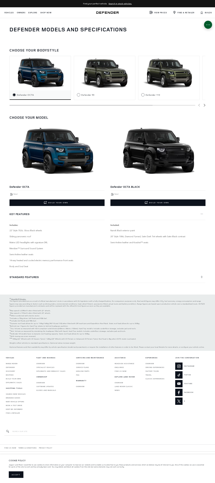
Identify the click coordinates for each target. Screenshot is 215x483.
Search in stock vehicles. (120, 3)
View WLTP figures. (18, 299)
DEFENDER (10, 367)
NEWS (117, 390)
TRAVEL (149, 375)
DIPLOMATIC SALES (14, 382)
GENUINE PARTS (83, 371)
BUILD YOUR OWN (58, 203)
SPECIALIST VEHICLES (45, 367)
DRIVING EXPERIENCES (155, 367)
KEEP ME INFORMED (14, 409)
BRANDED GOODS (13, 398)
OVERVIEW (40, 364)
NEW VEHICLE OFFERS (15, 402)
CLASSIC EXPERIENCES (155, 379)
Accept (16, 475)
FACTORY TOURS (152, 371)
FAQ (77, 375)
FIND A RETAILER (13, 413)
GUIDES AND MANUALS (46, 390)
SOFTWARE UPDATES (45, 386)
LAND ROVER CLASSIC (124, 386)
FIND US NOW (121, 371)
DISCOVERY (10, 371)
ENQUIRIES (119, 367)
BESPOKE (10, 375)
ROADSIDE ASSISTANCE (124, 364)
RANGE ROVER (11, 364)
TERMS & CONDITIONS (27, 448)
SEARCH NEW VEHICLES (16, 394)
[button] (204, 105)
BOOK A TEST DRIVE (14, 405)
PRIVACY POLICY (45, 448)
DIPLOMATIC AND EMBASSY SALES (51, 371)
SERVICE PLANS (82, 367)
